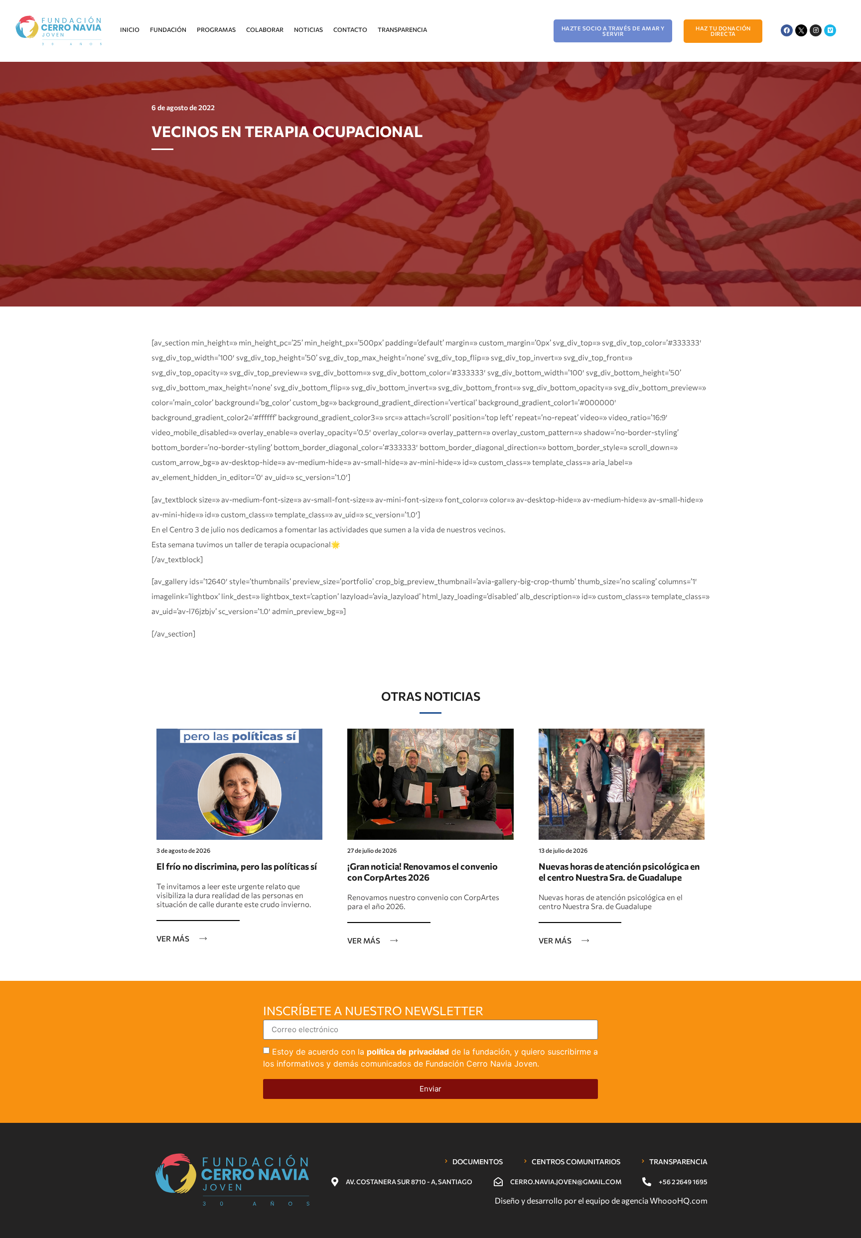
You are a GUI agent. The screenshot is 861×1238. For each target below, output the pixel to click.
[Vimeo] (830, 30)
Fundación (168, 29)
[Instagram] (816, 30)
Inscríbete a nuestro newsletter (373, 1011)
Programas (216, 29)
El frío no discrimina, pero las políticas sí (236, 866)
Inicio (130, 29)
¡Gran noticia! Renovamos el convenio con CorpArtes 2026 (422, 872)
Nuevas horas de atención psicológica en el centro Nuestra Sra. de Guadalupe (619, 872)
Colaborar (265, 29)
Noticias (308, 29)
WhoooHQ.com (679, 1200)
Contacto (350, 29)
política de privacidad (408, 1051)
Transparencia (402, 29)
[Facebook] (787, 30)
